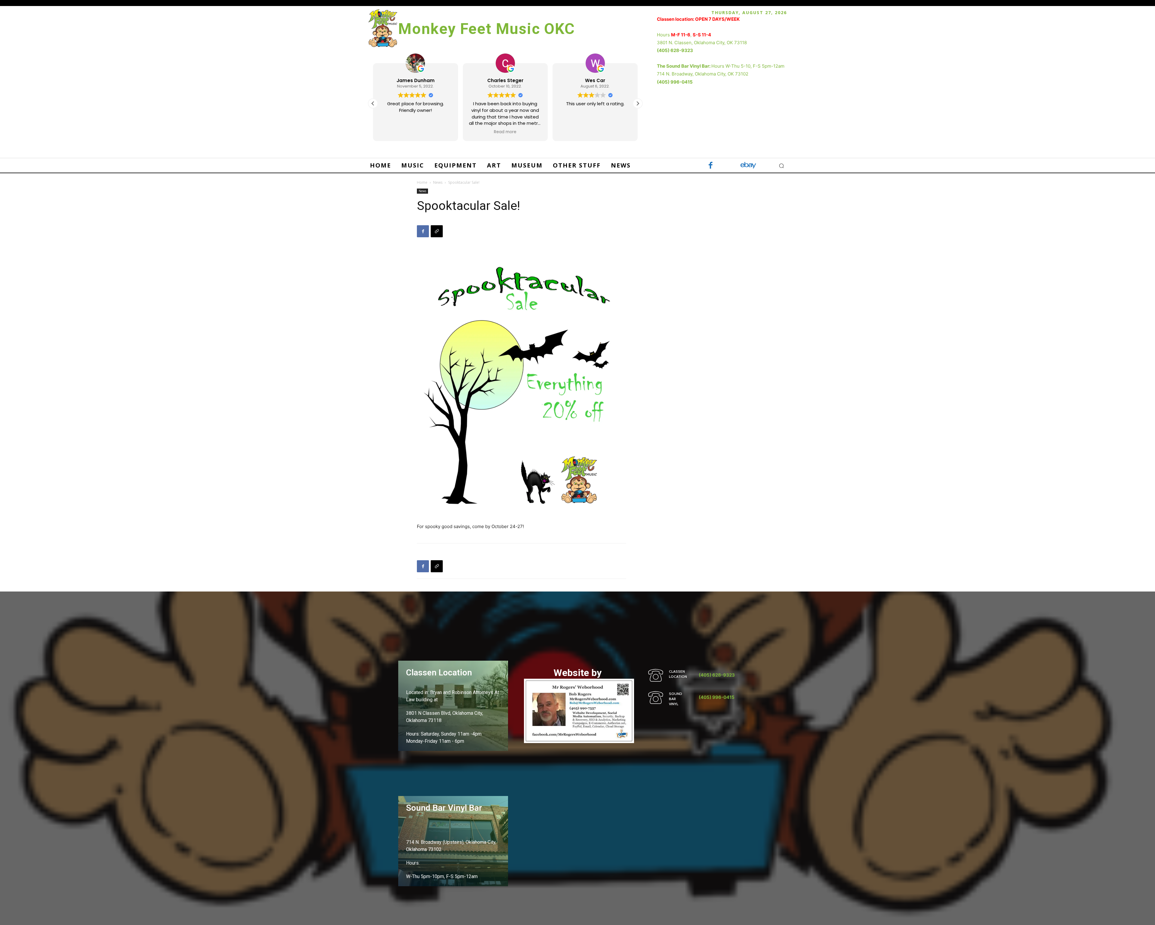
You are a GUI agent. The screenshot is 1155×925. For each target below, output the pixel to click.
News (437, 182)
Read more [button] (505, 132)
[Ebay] (748, 166)
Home (422, 182)
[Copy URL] (437, 231)
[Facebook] (710, 166)
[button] (637, 103)
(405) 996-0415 (675, 82)
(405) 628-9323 (675, 50)
